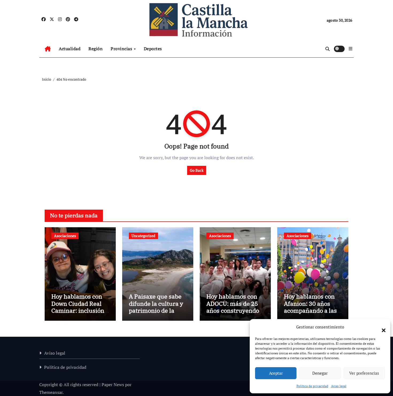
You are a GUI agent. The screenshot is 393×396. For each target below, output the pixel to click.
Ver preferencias (364, 373)
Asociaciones (65, 235)
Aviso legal (338, 386)
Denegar (320, 373)
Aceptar (276, 373)
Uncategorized (143, 235)
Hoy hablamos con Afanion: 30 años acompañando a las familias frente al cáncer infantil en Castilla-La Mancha (310, 313)
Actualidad (69, 49)
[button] (381, 327)
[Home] (48, 49)
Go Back (196, 170)
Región (95, 49)
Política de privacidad (312, 386)
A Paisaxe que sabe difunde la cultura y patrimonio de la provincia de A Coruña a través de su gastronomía (156, 313)
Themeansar (51, 392)
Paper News (113, 384)
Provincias (122, 49)
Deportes (153, 49)
